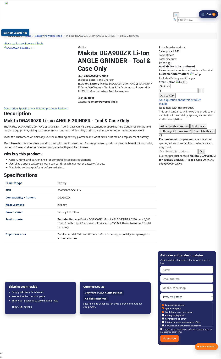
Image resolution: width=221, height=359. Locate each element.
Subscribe (169, 338)
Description (11, 108)
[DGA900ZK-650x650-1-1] (19, 47)
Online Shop (16, 17)
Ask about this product (174, 126)
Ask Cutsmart (207, 346)
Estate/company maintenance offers (182, 322)
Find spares (199, 126)
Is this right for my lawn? (175, 131)
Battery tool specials (175, 315)
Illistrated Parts (44, 17)
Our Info (88, 17)
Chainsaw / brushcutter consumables (183, 325)
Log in (74, 5)
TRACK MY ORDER (22, 307)
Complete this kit (204, 131)
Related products (46, 108)
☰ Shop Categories (15, 32)
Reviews (63, 108)
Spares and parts (173, 308)
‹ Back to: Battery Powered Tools (23, 43)
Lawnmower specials (175, 305)
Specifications (27, 108)
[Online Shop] (27, 17)
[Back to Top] (216, 355)
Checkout (110, 17)
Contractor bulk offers (176, 318)
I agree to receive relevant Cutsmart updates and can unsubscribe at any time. (186, 330)
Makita (163, 104)
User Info (67, 17)
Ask (202, 151)
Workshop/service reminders (179, 312)
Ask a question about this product (180, 100)
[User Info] (75, 17)
